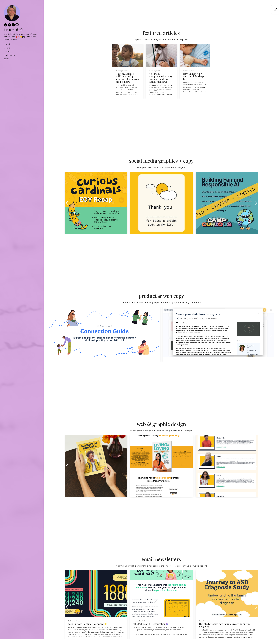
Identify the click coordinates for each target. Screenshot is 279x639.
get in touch (9, 55)
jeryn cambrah (13, 29)
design (7, 51)
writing (7, 48)
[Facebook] (13, 25)
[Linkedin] (5, 25)
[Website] (9, 25)
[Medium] (17, 25)
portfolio (7, 44)
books (6, 59)
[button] (207, 71)
